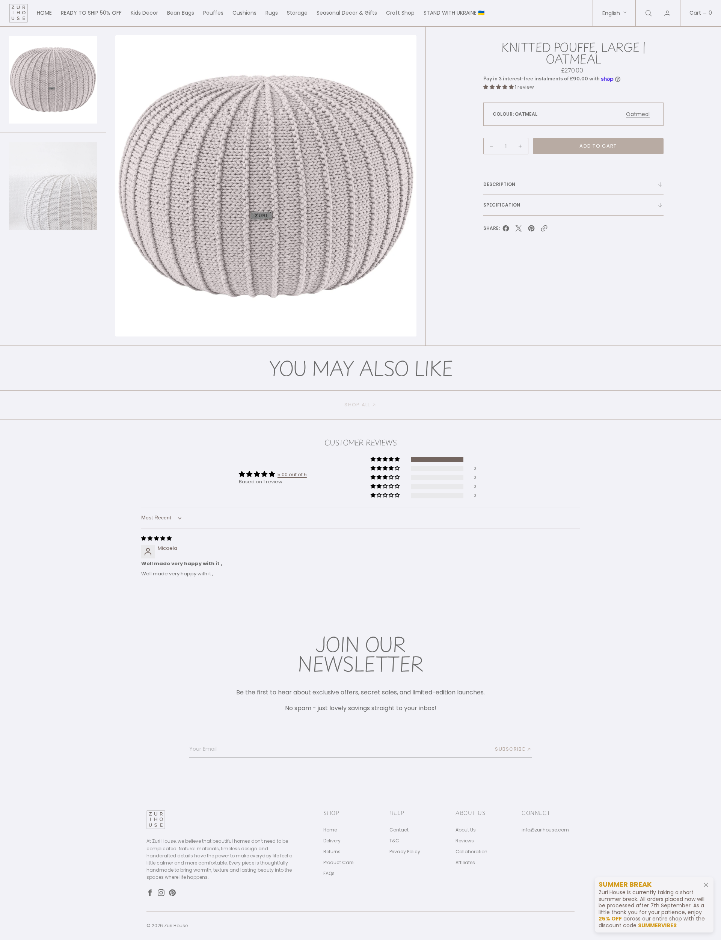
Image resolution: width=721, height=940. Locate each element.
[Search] (648, 13)
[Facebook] (149, 892)
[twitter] (518, 230)
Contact (399, 830)
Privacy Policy (404, 852)
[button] (668, 13)
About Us (466, 830)
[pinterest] (531, 230)
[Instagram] (161, 892)
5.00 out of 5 (292, 474)
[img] (156, 538)
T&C (394, 841)
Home (330, 830)
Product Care (338, 863)
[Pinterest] (172, 892)
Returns (332, 852)
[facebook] (506, 230)
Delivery (332, 841)
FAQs (329, 874)
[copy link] (544, 230)
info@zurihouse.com (545, 830)
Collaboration (471, 852)
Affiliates (465, 863)
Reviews (465, 841)
